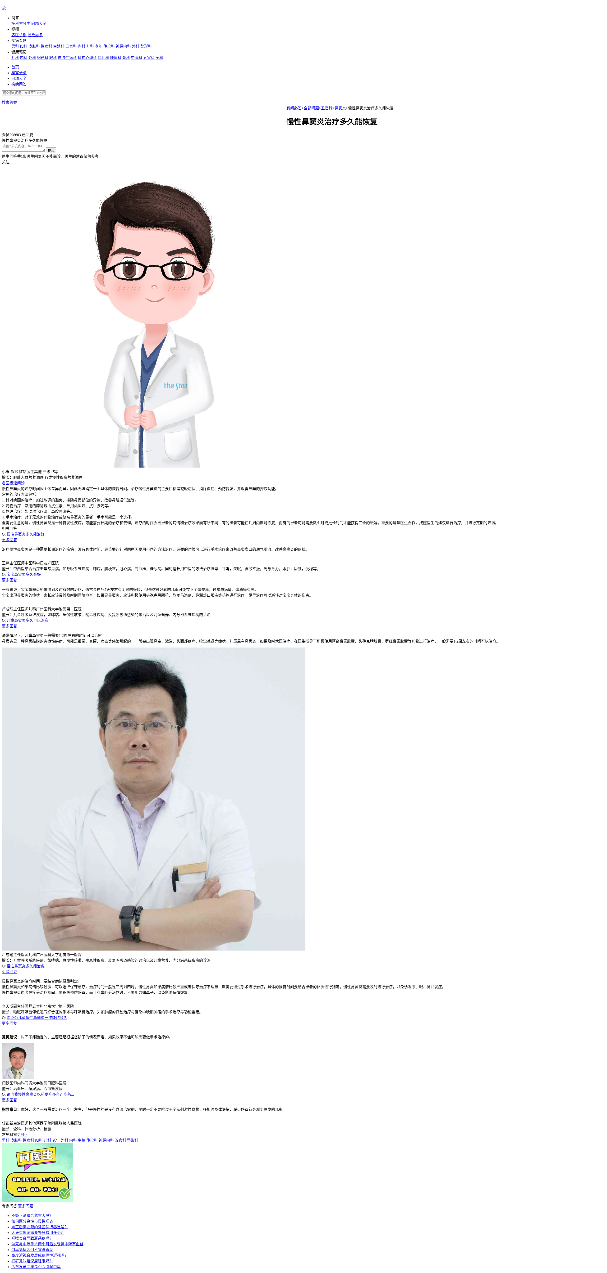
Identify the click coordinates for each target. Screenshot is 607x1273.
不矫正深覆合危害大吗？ (32, 1216)
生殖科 (58, 46)
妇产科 (42, 58)
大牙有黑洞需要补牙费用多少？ (37, 1233)
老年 (98, 46)
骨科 (126, 58)
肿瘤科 (115, 58)
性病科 (46, 46)
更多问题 (25, 1206)
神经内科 (123, 46)
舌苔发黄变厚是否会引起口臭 (36, 1267)
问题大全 (38, 24)
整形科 (146, 46)
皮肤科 (34, 46)
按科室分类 (20, 24)
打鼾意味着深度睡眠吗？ (32, 1261)
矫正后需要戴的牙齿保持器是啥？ (39, 1227)
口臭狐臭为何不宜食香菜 (32, 1250)
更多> (22, 1135)
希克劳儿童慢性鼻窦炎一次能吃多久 (37, 1018)
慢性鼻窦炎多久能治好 (26, 534)
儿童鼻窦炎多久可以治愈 (27, 620)
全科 (159, 58)
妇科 (24, 46)
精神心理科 (87, 58)
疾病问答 (19, 84)
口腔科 (103, 58)
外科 (135, 46)
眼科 (53, 58)
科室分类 (19, 73)
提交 (51, 150)
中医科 (136, 58)
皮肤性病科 (67, 58)
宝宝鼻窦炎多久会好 (24, 574)
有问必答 (294, 108)
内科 (81, 46)
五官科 (71, 46)
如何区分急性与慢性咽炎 (32, 1221)
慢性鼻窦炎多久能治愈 (26, 966)
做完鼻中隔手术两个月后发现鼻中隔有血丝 (47, 1244)
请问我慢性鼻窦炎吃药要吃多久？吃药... (40, 1094)
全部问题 (311, 108)
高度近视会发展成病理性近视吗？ (39, 1255)
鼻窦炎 (340, 108)
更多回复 (9, 540)
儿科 (90, 46)
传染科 (109, 46)
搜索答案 (9, 102)
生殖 (81, 1140)
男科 (15, 46)
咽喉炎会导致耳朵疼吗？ (32, 1238)
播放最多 (35, 35)
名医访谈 (19, 35)
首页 (15, 67)
